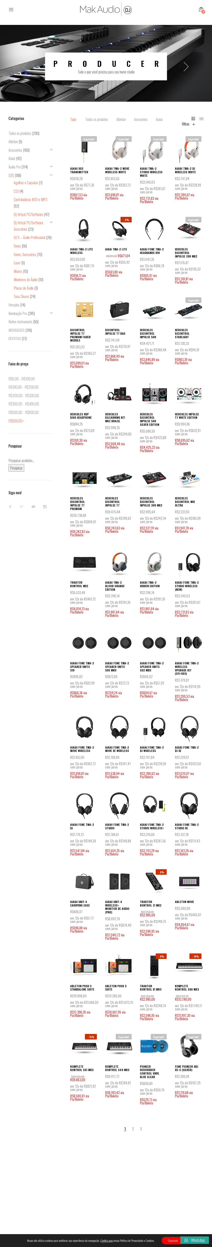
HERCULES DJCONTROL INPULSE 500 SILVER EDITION (149, 419)
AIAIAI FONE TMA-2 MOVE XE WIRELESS (117, 749)
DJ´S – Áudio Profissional (29, 237)
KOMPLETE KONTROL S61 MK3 (82, 1068)
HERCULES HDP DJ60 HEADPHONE (81, 416)
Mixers (18, 271)
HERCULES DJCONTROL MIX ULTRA (185, 501)
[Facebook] (10, 507)
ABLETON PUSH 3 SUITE (115, 988)
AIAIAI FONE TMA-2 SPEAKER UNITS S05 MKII (117, 666)
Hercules (13, 304)
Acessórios (141, 119)
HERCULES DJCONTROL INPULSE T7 (112, 501)
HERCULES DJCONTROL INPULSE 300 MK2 (151, 501)
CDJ (16, 191)
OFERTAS (14, 338)
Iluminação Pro (17, 313)
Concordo (173, 1240)
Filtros (186, 124)
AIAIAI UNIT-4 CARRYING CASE (80, 903)
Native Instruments (20, 321)
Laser (17, 262)
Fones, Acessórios (25, 254)
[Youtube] (33, 507)
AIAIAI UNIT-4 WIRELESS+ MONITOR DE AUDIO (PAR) (117, 906)
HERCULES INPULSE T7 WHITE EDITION (187, 416)
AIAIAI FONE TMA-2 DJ (82, 826)
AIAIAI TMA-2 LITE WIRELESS (81, 251)
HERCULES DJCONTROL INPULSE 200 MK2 (186, 252)
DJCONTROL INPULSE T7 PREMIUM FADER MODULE (80, 335)
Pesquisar (16, 468)
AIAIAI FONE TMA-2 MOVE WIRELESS (82, 749)
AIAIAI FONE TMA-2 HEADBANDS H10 (152, 251)
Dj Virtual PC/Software (28, 214)
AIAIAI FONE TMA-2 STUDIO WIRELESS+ (152, 826)
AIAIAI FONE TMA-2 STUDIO (117, 826)
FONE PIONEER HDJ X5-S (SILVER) (186, 1068)
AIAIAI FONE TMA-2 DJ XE (187, 749)
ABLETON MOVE (184, 901)
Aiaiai (159, 119)
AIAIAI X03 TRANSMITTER (79, 170)
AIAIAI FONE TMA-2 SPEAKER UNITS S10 (82, 666)
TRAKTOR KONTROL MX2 (79, 584)
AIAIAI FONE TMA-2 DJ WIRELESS (152, 749)
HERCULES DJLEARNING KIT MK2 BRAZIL (115, 417)
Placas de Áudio (24, 288)
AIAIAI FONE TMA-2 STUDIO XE (187, 826)
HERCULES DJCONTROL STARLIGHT (182, 333)
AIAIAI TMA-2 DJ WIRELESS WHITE (185, 170)
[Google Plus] (22, 507)
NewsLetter (113, 1183)
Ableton (121, 119)
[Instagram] (45, 507)
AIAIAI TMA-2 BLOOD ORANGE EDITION (115, 586)
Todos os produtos (96, 119)
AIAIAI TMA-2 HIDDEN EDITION (150, 584)
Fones (17, 246)
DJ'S (11, 175)
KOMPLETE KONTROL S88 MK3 (187, 988)
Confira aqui (106, 1240)
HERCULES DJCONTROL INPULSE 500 (148, 333)
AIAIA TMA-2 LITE (116, 249)
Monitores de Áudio (25, 279)
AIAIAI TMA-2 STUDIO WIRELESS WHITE (151, 172)
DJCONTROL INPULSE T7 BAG (115, 332)
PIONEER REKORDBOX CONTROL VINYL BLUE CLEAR (149, 1071)
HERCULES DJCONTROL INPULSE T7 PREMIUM (77, 503)
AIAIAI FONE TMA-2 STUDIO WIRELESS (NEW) (187, 586)
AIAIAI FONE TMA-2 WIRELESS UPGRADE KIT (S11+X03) (187, 668)
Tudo (73, 119)
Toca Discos (21, 296)
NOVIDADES (16, 330)
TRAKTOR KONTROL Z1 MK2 (150, 903)
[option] (106, 66)
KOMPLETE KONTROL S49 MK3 (117, 1068)
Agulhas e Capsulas (26, 182)
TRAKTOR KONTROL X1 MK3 (150, 988)
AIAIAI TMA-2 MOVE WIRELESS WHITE (117, 170)
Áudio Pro (14, 167)
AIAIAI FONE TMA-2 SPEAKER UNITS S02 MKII (152, 666)
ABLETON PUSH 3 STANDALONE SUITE (82, 988)
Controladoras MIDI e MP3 (30, 199)
